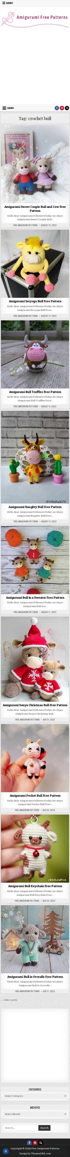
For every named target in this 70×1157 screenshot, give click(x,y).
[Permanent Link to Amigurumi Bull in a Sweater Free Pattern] (35, 560)
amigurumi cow (51, 133)
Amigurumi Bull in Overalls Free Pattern (35, 977)
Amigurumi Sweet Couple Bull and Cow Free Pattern (35, 209)
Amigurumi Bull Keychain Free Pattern (35, 886)
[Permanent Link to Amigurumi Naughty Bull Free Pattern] (35, 457)
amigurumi (15, 133)
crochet (49, 137)
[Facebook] (57, 108)
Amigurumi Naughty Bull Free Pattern (35, 507)
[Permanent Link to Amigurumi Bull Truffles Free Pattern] (35, 354)
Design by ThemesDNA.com (35, 1153)
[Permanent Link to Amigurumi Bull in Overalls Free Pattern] (35, 939)
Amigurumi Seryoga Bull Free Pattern (35, 301)
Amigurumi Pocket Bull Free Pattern (35, 795)
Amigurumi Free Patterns (29, 137)
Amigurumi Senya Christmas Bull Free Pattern (35, 705)
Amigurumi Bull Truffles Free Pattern (35, 392)
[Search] (67, 108)
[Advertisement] (35, 68)
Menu (9, 3)
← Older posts (9, 1000)
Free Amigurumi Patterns (25, 225)
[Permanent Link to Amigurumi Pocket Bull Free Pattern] (35, 758)
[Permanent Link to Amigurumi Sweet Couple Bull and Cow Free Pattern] (35, 164)
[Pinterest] (62, 108)
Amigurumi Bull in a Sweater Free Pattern (35, 597)
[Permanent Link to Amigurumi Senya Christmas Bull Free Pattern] (35, 659)
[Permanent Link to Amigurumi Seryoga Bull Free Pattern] (35, 264)
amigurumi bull (32, 133)
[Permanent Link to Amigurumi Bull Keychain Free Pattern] (35, 849)
